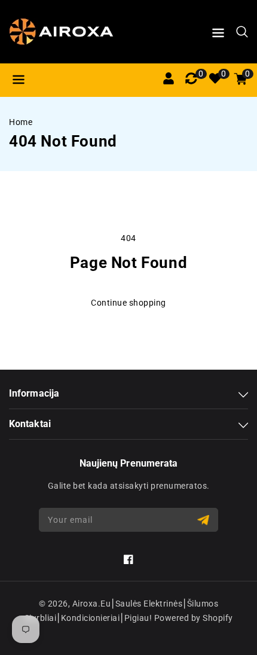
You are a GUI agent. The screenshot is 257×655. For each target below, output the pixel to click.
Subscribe (204, 520)
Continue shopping (128, 302)
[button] (218, 35)
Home (20, 122)
